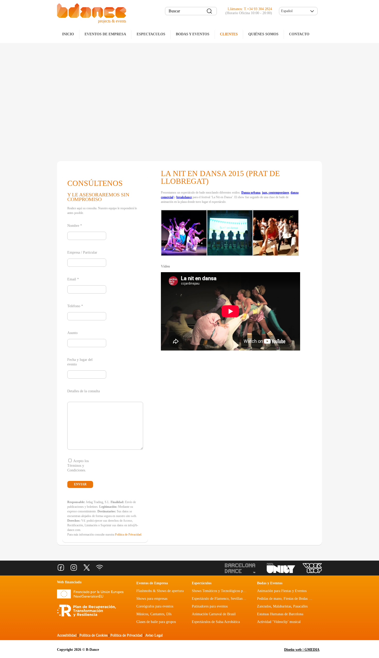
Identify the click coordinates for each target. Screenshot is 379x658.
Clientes (229, 34)
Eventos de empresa (105, 34)
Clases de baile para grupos (156, 622)
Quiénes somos (263, 34)
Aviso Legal (154, 635)
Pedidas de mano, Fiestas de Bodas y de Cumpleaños (295, 599)
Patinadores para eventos (210, 606)
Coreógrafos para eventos (154, 606)
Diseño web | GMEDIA (301, 650)
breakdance (184, 197)
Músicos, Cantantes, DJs (153, 614)
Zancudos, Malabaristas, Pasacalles (282, 606)
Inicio (68, 34)
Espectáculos (201, 583)
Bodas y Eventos (192, 34)
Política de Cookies (93, 635)
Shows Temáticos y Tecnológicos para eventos (225, 591)
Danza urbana (250, 192)
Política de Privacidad (128, 534)
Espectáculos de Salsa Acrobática (216, 622)
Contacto (299, 34)
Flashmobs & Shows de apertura (160, 591)
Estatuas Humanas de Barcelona (280, 614)
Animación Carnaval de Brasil (214, 614)
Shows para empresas (151, 599)
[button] (298, 11)
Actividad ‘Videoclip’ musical (279, 622)
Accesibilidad (67, 635)
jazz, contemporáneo (275, 192)
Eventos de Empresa (152, 583)
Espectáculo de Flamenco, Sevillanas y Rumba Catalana (232, 599)
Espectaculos (151, 34)
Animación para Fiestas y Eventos (282, 591)
